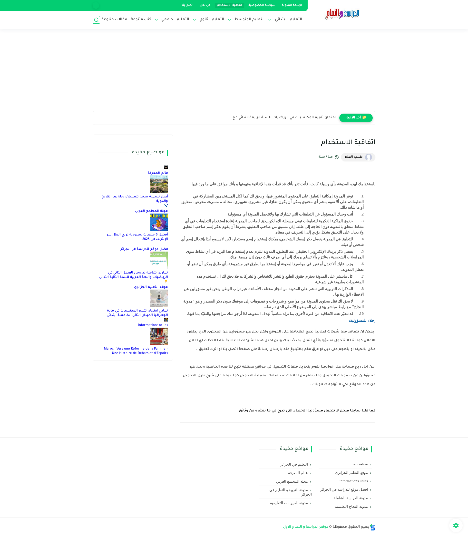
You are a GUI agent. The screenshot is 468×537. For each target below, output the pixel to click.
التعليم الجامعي (175, 20)
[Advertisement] (234, 73)
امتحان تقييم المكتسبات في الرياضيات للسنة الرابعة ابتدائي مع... (282, 118)
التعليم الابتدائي (288, 20)
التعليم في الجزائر (294, 464)
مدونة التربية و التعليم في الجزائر (290, 492)
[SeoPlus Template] (372, 527)
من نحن (205, 5)
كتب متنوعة (141, 20)
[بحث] (96, 20)
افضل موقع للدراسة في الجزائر (344, 489)
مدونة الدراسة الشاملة (351, 498)
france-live (359, 464)
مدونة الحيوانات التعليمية (289, 503)
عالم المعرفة (158, 173)
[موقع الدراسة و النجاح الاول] (342, 14)
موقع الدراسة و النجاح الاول (305, 527)
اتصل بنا (188, 5)
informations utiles (153, 325)
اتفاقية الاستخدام (229, 5)
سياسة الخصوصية (261, 5)
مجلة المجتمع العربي (151, 211)
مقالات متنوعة (114, 20)
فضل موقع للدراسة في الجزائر (144, 249)
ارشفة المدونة (292, 5)
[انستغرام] (96, 5)
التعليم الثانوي (211, 20)
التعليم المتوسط (249, 20)
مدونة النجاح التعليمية (351, 506)
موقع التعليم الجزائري (151, 287)
